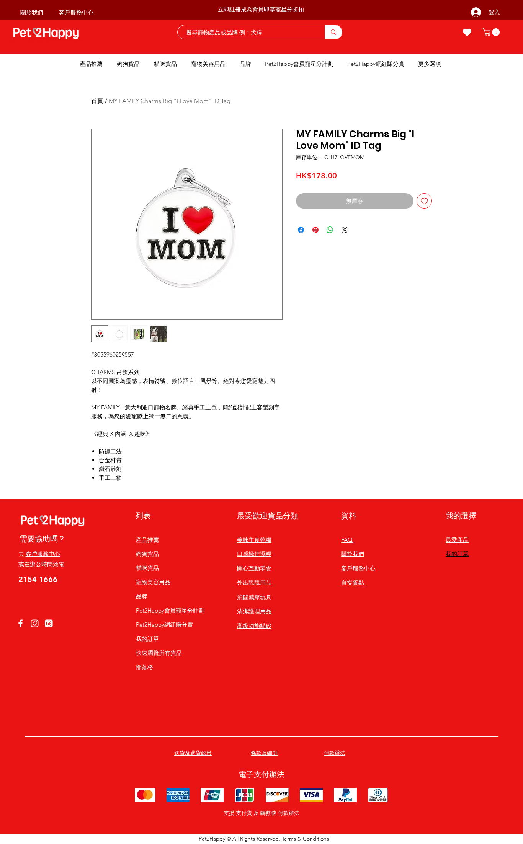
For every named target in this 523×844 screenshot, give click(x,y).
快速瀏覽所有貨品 (159, 653)
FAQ (347, 539)
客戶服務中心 (43, 553)
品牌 (141, 596)
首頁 (97, 100)
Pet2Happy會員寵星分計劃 (164, 610)
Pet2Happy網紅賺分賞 (164, 624)
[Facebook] (20, 623)
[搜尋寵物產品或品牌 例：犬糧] (333, 32)
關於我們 (352, 553)
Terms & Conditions (305, 838)
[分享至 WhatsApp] (330, 230)
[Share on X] (344, 230)
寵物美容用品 (153, 582)
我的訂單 (147, 638)
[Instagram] (34, 623)
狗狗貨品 (147, 553)
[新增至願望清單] (424, 201)
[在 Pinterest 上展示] (315, 230)
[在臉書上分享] (301, 230)
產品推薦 (147, 539)
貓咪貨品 (147, 568)
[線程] (49, 623)
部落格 (144, 667)
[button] (492, 32)
